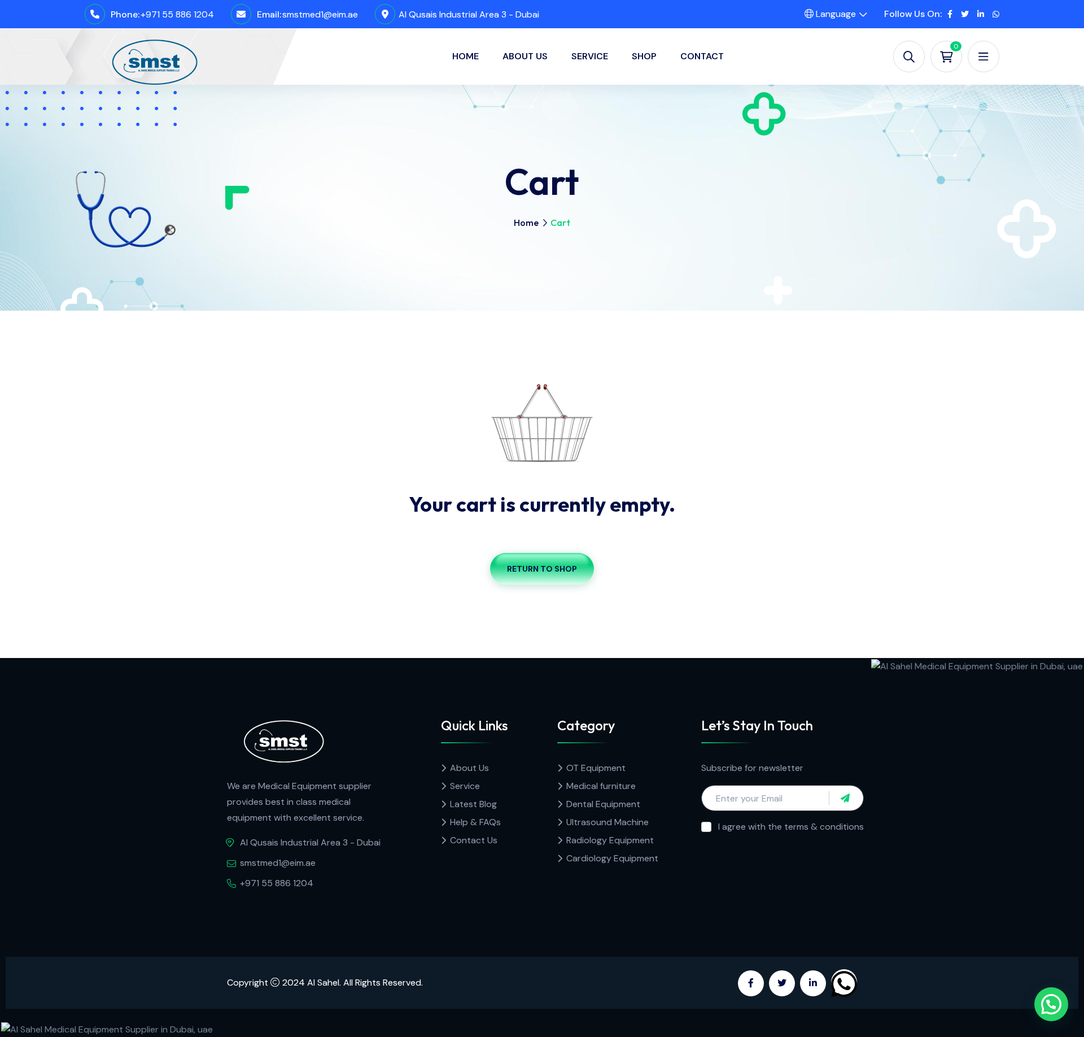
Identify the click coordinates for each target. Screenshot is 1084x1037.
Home (465, 56)
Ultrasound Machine (607, 822)
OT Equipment (596, 768)
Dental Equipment (603, 804)
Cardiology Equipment (612, 858)
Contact (702, 56)
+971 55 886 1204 (177, 14)
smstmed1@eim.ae (320, 14)
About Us (525, 56)
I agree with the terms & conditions (791, 827)
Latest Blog (473, 804)
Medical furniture (601, 786)
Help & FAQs (475, 822)
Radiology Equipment (610, 840)
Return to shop (542, 569)
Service (589, 56)
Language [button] (835, 14)
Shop (644, 56)
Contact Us (473, 840)
